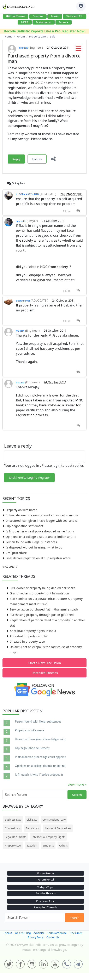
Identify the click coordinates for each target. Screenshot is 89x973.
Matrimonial (43, 22)
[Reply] (78, 210)
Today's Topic (45, 887)
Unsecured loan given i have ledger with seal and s (41, 521)
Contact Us (52, 937)
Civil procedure (16, 553)
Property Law (13, 845)
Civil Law (31, 819)
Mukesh (23, 47)
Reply (16, 159)
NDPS (24, 22)
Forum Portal (45, 879)
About (8, 933)
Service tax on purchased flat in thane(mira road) (44, 609)
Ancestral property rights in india (33, 631)
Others (63, 845)
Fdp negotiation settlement (24, 526)
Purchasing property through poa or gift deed (42, 615)
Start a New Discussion (44, 663)
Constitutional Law (54, 819)
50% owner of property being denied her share (42, 588)
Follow (37, 159)
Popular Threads (45, 893)
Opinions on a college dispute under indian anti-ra (41, 537)
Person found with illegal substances (31, 542)
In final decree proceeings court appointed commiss (42, 515)
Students (48, 845)
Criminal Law (12, 828)
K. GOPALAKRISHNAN (27, 194)
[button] (78, 49)
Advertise (39, 933)
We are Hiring (23, 933)
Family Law (33, 828)
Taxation (32, 845)
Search (77, 795)
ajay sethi (21, 220)
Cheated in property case (27, 641)
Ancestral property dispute (28, 636)
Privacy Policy (35, 937)
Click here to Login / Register (29, 477)
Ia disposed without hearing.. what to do (34, 547)
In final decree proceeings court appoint (40, 757)
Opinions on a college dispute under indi (40, 766)
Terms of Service (57, 933)
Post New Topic (45, 901)
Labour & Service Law (58, 828)
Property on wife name (21, 510)
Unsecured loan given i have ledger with (40, 739)
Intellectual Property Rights (48, 837)
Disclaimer (76, 933)
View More (8, 567)
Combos (38, 16)
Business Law (13, 819)
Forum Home (45, 873)
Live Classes (17, 16)
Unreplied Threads (44, 673)
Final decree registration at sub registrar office (38, 558)
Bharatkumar (23, 300)
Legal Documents (15, 837)
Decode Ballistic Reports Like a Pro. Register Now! (44, 31)
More (62, 22)
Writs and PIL (74, 16)
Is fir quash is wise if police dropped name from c (40, 531)
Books (55, 16)
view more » (77, 784)
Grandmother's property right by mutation (39, 593)
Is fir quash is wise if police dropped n (39, 774)
